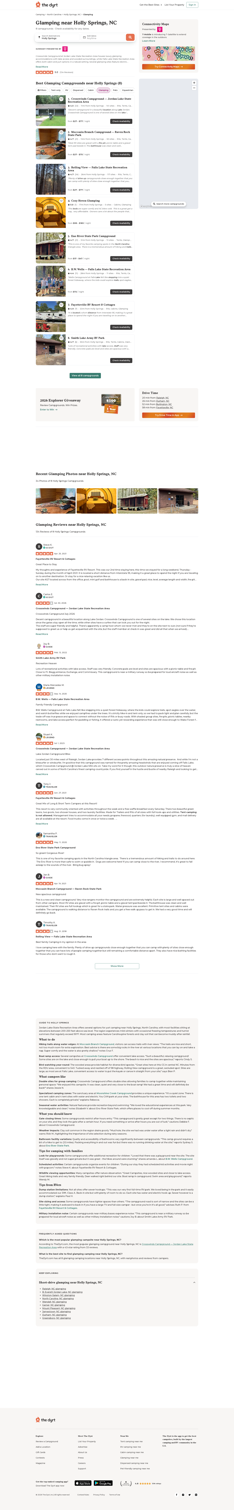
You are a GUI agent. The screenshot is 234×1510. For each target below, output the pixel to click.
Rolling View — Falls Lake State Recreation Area (64, 936)
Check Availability (121, 121)
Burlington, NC (164, 404)
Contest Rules (83, 1495)
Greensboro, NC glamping (56, 1318)
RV (66, 90)
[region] (168, 144)
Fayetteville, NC (164, 407)
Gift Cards (40, 1452)
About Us (82, 1452)
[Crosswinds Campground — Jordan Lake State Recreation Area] (85, 110)
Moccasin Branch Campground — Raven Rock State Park (68, 889)
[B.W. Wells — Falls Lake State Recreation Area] (85, 281)
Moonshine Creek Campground (114, 1093)
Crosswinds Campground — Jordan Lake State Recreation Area (73, 608)
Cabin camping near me (132, 1452)
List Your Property (174, 5)
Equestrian (127, 90)
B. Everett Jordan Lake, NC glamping (62, 1292)
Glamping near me (129, 1458)
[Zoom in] (194, 82)
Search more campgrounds (170, 204)
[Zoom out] (194, 88)
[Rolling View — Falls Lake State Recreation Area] (85, 179)
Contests (40, 1458)
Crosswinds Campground (98, 1056)
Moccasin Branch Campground (97, 1044)
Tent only (56, 90)
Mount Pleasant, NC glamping (58, 1308)
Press (81, 1458)
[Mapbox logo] (146, 206)
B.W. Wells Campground (179, 1159)
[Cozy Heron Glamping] (85, 212)
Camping (40, 14)
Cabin (91, 90)
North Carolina (54, 14)
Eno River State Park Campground (56, 847)
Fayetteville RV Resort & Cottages (55, 559)
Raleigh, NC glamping (54, 1289)
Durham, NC (162, 401)
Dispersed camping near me (134, 1463)
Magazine (40, 1463)
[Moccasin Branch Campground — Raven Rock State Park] (85, 143)
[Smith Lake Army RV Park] (85, 349)
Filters (43, 90)
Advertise (82, 1447)
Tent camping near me (131, 1441)
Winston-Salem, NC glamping (58, 1295)
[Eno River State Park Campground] (85, 248)
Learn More (148, 41)
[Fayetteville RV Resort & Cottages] (85, 316)
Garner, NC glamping (53, 1305)
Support (82, 1468)
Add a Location (43, 1447)
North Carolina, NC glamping (58, 1298)
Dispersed (78, 90)
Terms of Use (114, 1495)
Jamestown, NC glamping (56, 1311)
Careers (82, 1463)
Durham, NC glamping (54, 1315)
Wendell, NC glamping (54, 1302)
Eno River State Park (57, 1145)
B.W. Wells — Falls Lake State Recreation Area (62, 699)
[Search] (130, 37)
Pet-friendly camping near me (135, 1468)
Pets (115, 90)
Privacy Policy (99, 1495)
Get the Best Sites (149, 5)
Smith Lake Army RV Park (50, 658)
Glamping (103, 90)
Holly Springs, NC (72, 14)
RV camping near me (130, 1447)
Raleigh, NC (162, 398)
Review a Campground (47, 1441)
